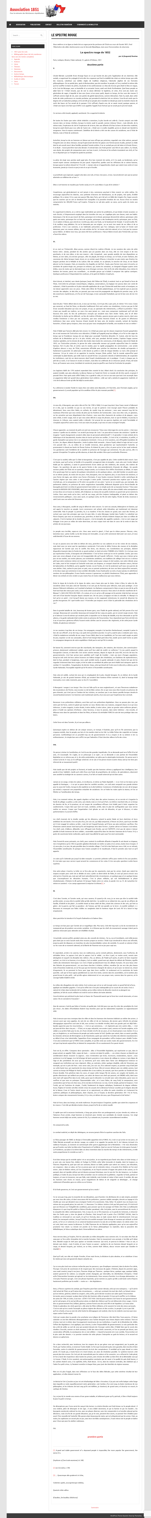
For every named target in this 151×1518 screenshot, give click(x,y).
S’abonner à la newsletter (87, 24)
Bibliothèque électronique (23, 76)
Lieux (16, 64)
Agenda (17, 59)
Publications (35, 24)
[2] (102, 883)
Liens (16, 81)
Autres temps (19, 74)
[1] (114, 390)
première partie (95, 1436)
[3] (60, 1249)
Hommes (17, 69)
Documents (18, 71)
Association (20, 24)
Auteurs (17, 61)
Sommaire (95, 1507)
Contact (48, 24)
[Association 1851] (55, 17)
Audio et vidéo (19, 79)
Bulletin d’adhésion (64, 24)
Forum (16, 84)
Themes (17, 66)
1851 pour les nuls (20, 52)
